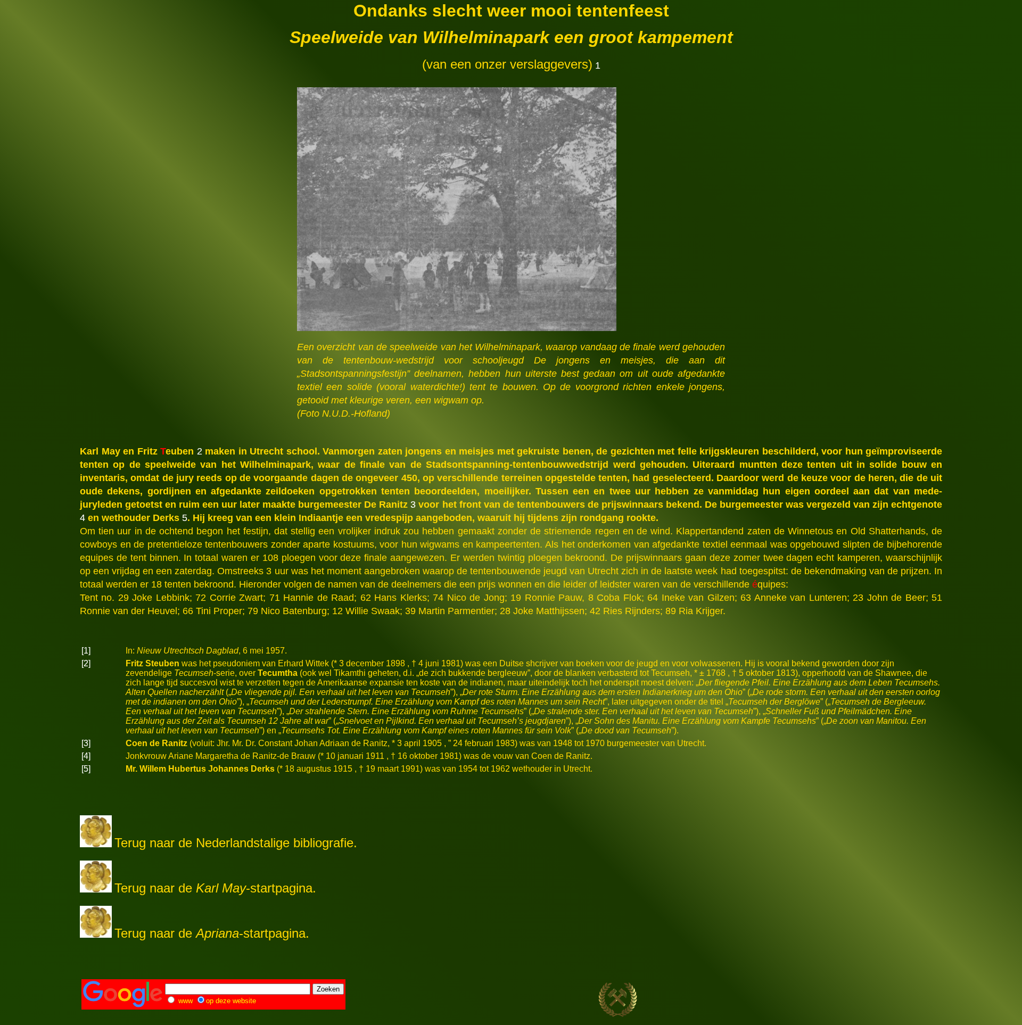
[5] (85, 768)
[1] (85, 650)
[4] (85, 756)
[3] (85, 743)
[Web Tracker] (922, 1000)
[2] (85, 663)
